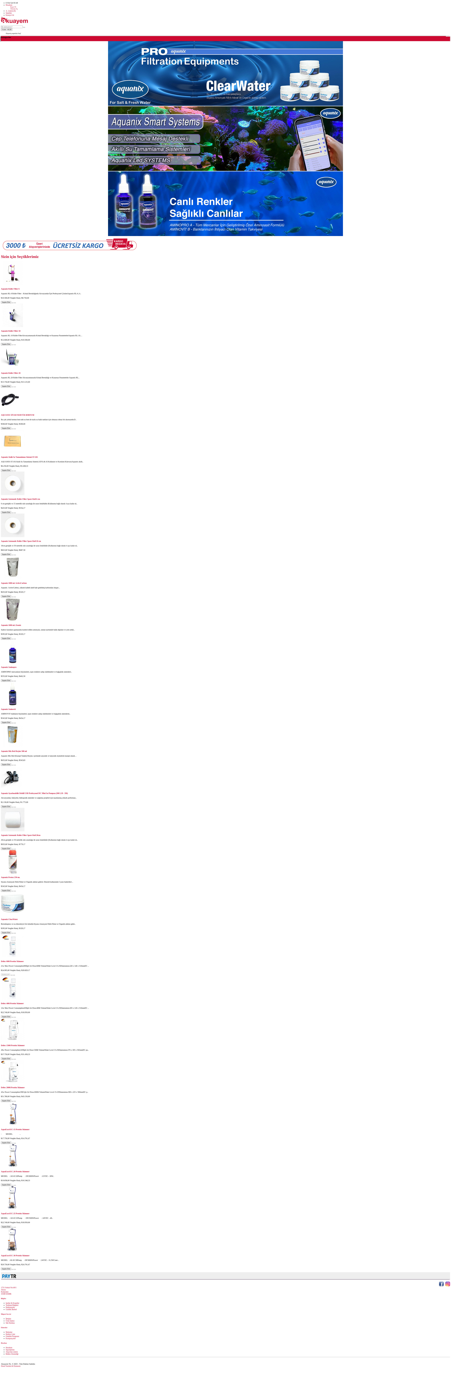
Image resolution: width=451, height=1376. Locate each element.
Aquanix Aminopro (8, 667)
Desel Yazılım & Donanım (10, 1366)
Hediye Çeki (10, 1334)
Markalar (9, 1332)
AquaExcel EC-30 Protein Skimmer (15, 1256)
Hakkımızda (10, 1307)
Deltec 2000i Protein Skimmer (13, 1087)
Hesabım (9, 1348)
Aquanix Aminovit (8, 709)
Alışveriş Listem (12, 1352)
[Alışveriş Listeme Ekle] (13, 302)
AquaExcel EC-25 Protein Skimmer (15, 1213)
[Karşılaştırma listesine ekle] (15, 302)
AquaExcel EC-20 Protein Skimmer (15, 1172)
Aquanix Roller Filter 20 (10, 373)
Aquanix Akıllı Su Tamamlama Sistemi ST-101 (19, 457)
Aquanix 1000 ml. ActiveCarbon (14, 583)
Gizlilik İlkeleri (11, 1309)
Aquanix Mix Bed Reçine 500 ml (14, 751)
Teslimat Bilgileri (12, 1305)
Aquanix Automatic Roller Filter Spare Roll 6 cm (20, 499)
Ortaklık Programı (12, 1336)
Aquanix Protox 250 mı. (10, 877)
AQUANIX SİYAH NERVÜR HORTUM (17, 415)
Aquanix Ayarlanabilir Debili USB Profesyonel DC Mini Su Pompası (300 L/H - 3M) (34, 793)
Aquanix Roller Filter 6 (10, 289)
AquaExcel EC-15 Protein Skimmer (15, 1129)
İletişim (8, 1319)
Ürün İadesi (10, 1321)
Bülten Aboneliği (12, 1354)
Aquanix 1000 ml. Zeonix (11, 625)
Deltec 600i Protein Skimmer (12, 961)
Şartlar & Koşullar (12, 1303)
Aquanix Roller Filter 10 (10, 331)
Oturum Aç (14, 9)
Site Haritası (10, 1323)
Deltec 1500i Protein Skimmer (13, 1045)
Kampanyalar (11, 1338)
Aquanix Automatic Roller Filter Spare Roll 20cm (20, 835)
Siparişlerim (10, 1350)
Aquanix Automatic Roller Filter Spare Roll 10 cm (21, 541)
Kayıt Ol (13, 7)
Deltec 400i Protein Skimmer (12, 1003)
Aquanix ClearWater (9, 919)
